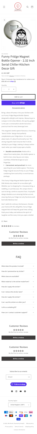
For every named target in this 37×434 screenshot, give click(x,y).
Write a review (18, 243)
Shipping (11, 76)
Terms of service (19, 426)
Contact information (19, 429)
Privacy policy (9, 426)
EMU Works (11, 423)
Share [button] (5, 221)
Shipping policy (29, 426)
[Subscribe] (29, 377)
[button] (4, 7)
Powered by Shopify (19, 423)
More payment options (18, 107)
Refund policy (30, 423)
